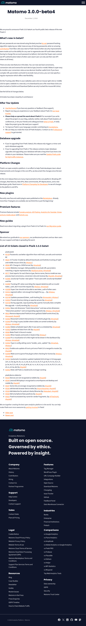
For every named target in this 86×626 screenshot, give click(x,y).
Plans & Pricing (14, 517)
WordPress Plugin (50, 472)
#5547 (7, 386)
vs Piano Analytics (50, 537)
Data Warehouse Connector (54, 504)
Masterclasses (14, 591)
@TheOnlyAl (54, 396)
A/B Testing (36, 212)
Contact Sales (14, 514)
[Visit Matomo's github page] (71, 621)
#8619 (7, 313)
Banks (46, 514)
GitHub (46, 497)
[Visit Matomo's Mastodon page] (80, 621)
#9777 (7, 273)
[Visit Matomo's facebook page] (59, 621)
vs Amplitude (48, 541)
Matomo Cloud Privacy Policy (19, 537)
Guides (11, 588)
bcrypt (44, 43)
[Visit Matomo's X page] (63, 621)
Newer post (9, 415)
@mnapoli (9, 316)
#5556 (7, 388)
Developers (13, 500)
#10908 (7, 337)
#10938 (7, 289)
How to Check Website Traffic (19, 606)
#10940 (7, 354)
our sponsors (24, 237)
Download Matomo (51, 486)
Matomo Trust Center (51, 594)
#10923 (7, 319)
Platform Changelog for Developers (35, 184)
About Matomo (14, 468)
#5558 (7, 391)
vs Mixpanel (48, 570)
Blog (10, 577)
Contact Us (13, 483)
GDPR (46, 587)
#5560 (7, 394)
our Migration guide (54, 226)
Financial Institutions (52, 522)
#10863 (7, 327)
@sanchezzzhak (43, 388)
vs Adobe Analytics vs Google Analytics (58, 545)
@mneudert (47, 297)
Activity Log (23, 215)
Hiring (11, 479)
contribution (4, 49)
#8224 (7, 260)
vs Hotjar (47, 562)
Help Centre (13, 497)
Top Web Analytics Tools (52, 573)
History (11, 472)
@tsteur (29, 262)
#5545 (7, 380)
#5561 (7, 396)
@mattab (36, 265)
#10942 (7, 321)
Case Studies (13, 581)
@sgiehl (51, 276)
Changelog (48, 490)
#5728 (7, 254)
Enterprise (48, 518)
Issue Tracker (48, 493)
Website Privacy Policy (17, 541)
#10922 (7, 329)
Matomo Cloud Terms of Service (20, 548)
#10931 (7, 300)
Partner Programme (16, 486)
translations (53, 127)
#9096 (7, 332)
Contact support (15, 504)
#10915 (7, 359)
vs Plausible (48, 555)
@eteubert (47, 391)
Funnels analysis (25, 212)
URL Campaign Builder (52, 476)
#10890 (7, 284)
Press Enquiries (14, 599)
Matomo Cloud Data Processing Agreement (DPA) (20, 553)
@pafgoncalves (37, 270)
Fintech (46, 525)
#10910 (7, 343)
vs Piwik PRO (48, 548)
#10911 (7, 308)
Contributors (13, 476)
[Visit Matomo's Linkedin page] (67, 621)
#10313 (7, 292)
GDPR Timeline (14, 602)
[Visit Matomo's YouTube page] (76, 620)
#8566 (7, 265)
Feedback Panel (49, 501)
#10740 (7, 297)
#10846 (7, 268)
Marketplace (47, 198)
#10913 (7, 370)
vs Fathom (47, 559)
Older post (9, 412)
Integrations (48, 479)
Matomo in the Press (16, 595)
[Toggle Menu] (83, 3)
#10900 (7, 278)
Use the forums (10, 108)
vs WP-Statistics (49, 566)
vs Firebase (48, 552)
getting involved (32, 407)
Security (47, 591)
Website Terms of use (16, 545)
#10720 (7, 303)
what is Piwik (48, 121)
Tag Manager (48, 468)
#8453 (7, 348)
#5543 (7, 378)
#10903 (7, 335)
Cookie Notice (14, 534)
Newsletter (13, 584)
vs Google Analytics (51, 534)
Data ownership (49, 583)
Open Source (48, 483)
